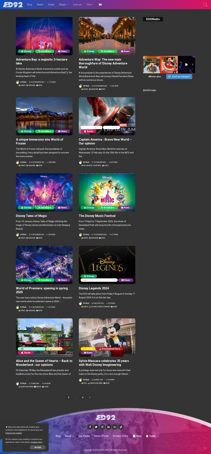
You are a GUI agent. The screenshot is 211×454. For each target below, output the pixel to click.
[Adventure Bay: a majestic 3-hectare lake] (44, 36)
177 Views (52, 82)
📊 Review (54, 349)
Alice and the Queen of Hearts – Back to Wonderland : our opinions (44, 363)
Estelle (23, 82)
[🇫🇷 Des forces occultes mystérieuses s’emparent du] (186, 64)
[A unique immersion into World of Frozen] (44, 116)
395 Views (51, 234)
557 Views (51, 307)
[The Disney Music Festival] (107, 192)
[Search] (205, 4)
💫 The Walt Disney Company (99, 280)
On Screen (111, 127)
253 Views (111, 303)
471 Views (114, 234)
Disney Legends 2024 (94, 288)
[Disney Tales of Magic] (44, 192)
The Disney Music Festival (97, 216)
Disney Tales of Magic (31, 216)
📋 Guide (88, 131)
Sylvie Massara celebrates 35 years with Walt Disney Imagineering (104, 363)
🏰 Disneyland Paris (31, 349)
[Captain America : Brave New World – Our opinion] (107, 116)
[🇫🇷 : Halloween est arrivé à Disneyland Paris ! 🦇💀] (169, 64)
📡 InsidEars (44, 51)
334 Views (114, 86)
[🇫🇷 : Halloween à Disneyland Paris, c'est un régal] (151, 64)
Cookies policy (36, 442)
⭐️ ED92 (88, 349)
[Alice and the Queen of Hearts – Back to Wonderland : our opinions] (44, 337)
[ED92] (12, 4)
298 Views (52, 162)
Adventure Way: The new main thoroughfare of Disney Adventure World (103, 63)
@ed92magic (149, 90)
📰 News (62, 51)
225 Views (110, 380)
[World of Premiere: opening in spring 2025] (44, 265)
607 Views (113, 162)
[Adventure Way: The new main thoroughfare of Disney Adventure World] (107, 36)
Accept (37, 447)
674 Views (47, 383)
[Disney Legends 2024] (107, 265)
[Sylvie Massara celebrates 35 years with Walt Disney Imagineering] (107, 337)
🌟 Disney (26, 51)
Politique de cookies (13, 433)
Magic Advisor (91, 127)
